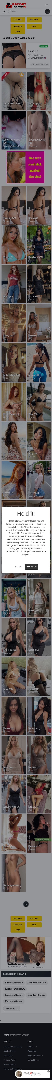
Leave (19, 567)
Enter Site (32, 567)
